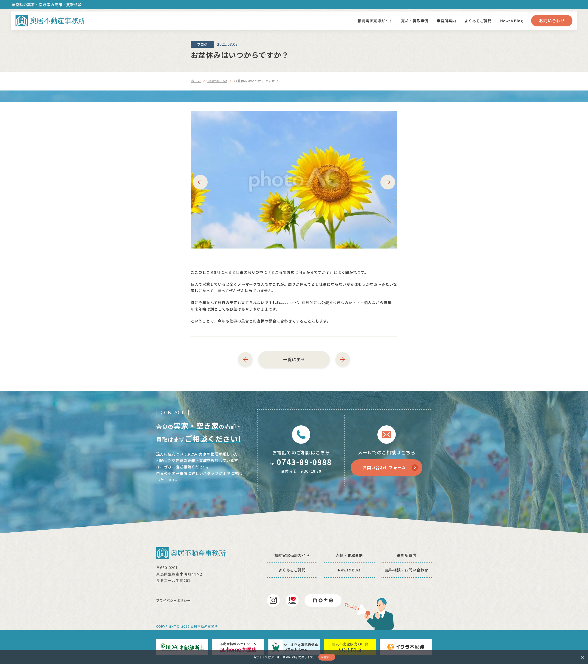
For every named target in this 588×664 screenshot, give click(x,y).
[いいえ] (582, 657)
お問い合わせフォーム (384, 467)
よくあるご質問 (478, 20)
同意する (327, 657)
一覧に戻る (294, 359)
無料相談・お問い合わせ (406, 570)
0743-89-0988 (304, 462)
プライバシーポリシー (173, 600)
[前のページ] (245, 359)
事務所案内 (446, 20)
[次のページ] (342, 359)
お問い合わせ (552, 20)
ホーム (196, 81)
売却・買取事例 (414, 20)
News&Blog (511, 20)
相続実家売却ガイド (375, 20)
